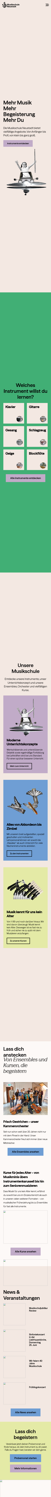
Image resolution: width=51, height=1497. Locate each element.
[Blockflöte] (37, 459)
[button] (47, 4)
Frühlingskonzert (37, 1387)
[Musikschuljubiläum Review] (14, 1314)
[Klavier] (13, 413)
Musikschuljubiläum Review (39, 1309)
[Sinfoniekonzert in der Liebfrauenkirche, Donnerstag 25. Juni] (14, 1341)
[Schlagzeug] (37, 436)
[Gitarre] (37, 413)
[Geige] (13, 459)
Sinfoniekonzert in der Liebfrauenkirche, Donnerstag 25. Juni (38, 1339)
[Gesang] (13, 436)
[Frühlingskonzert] (14, 1393)
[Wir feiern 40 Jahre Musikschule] (14, 1367)
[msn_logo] (10, 5)
